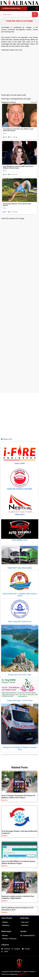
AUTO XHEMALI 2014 (20, 540)
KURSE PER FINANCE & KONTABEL (19, 489)
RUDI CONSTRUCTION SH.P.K (19, 621)
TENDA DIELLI (20, 514)
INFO (10, 439)
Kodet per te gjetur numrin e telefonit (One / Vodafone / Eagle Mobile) (18, 897)
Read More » (5, 800)
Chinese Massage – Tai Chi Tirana (20, 700)
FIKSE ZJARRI (20, 463)
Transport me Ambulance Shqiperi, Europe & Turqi (20, 748)
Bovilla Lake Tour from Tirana (19, 675)
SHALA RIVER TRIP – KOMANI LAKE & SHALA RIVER (19, 595)
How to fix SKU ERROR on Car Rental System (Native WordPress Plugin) (18, 862)
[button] (37, 8)
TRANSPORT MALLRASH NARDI (19, 568)
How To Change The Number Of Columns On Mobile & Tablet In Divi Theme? (18, 796)
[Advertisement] (19, 72)
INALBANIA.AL (23, 974)
